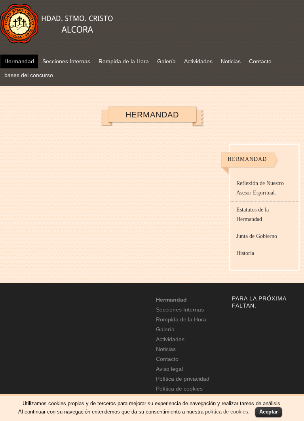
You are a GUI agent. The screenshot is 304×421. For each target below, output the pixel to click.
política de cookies (226, 412)
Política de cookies (179, 388)
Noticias (231, 61)
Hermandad (19, 61)
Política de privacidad (182, 379)
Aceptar (268, 412)
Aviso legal (169, 369)
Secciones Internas (66, 61)
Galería (166, 61)
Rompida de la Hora (124, 61)
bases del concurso (28, 75)
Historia (245, 253)
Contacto (260, 61)
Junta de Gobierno (256, 236)
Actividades (198, 61)
